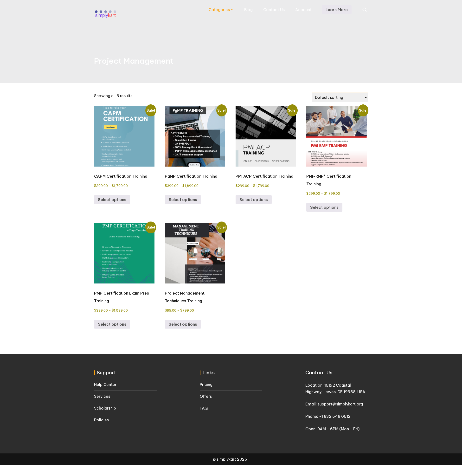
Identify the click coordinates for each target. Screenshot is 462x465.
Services (102, 396)
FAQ (204, 408)
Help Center (105, 384)
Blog (248, 9)
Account (303, 9)
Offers (206, 396)
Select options (112, 199)
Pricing (206, 384)
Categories (219, 9)
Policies (101, 420)
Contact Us (274, 9)
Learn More (337, 9)
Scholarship (105, 408)
